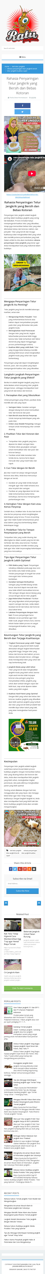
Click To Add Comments (22, 988)
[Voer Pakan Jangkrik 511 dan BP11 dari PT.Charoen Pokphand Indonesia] (8, 1010)
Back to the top (30, 1269)
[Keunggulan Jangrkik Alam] (8, 1066)
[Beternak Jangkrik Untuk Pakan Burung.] (32, 923)
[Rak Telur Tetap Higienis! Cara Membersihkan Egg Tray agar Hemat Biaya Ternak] (12, 924)
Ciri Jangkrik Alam (11, 972)
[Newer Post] (6, 903)
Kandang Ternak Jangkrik (23, 1027)
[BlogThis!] (29, 869)
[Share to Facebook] (22, 105)
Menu (23, 57)
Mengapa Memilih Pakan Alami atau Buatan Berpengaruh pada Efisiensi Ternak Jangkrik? (27, 1101)
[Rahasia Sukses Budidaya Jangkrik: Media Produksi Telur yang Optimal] (8, 1173)
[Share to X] (22, 111)
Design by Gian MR (15, 1269)
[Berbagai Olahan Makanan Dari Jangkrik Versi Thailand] (8, 1139)
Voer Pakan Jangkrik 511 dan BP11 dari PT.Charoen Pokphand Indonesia (26, 1009)
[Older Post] (39, 903)
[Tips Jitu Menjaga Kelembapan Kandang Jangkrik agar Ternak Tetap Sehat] (8, 1083)
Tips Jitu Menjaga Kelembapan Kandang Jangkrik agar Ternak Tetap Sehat (27, 1082)
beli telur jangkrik (16, 851)
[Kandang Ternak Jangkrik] (8, 1030)
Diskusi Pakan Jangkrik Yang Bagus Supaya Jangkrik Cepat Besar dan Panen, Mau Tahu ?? (26, 1046)
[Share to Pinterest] (25, 869)
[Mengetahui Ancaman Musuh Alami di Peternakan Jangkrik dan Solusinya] (8, 1156)
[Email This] (34, 869)
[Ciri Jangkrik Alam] (12, 964)
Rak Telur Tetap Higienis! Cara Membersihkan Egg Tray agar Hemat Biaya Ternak (12, 938)
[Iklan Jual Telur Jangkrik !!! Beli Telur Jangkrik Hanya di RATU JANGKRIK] (8, 1122)
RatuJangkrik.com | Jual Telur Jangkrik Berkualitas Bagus (26, 1265)
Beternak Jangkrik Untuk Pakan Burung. (31, 934)
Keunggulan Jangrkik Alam (23, 1063)
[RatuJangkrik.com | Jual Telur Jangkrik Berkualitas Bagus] (22, 24)
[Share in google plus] (20, 869)
